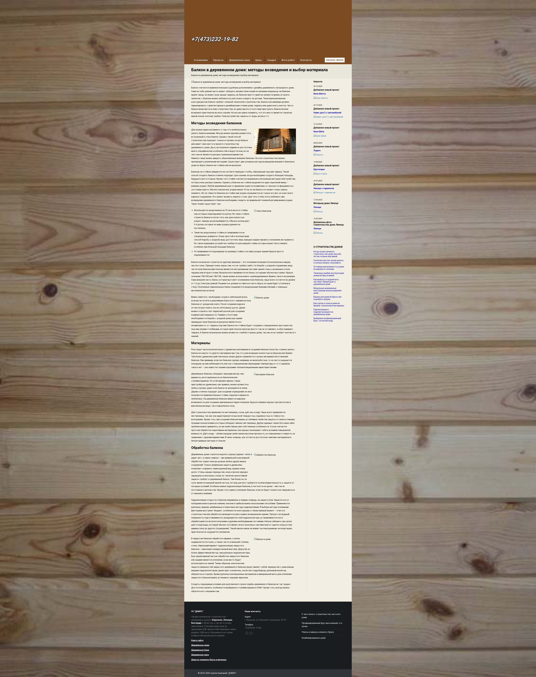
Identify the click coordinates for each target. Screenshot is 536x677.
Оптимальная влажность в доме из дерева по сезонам (329, 268)
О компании (201, 60)
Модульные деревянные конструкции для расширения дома (327, 290)
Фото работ (288, 60)
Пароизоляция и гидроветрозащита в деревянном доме (323, 311)
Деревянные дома (200, 645)
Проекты (218, 60)
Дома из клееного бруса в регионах (208, 659)
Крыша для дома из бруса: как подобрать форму (327, 298)
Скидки (271, 60)
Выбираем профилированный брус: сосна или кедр (327, 319)
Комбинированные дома (314, 638)
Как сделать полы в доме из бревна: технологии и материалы (329, 304)
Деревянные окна (239, 60)
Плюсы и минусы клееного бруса (318, 632)
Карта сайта (197, 640)
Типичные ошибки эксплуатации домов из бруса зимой (329, 274)
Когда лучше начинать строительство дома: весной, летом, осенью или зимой (327, 253)
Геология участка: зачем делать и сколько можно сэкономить (329, 261)
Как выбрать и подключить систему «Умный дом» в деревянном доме (326, 281)
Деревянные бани (200, 650)
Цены (258, 60)
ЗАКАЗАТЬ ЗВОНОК (335, 60)
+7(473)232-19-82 (214, 39)
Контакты (306, 60)
